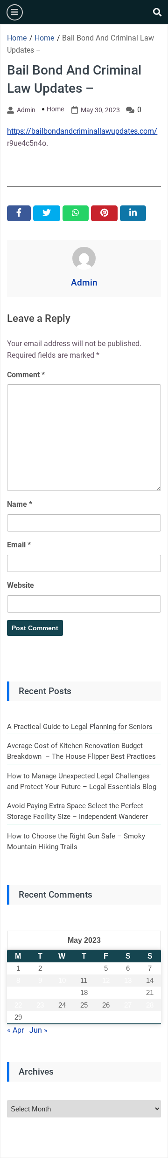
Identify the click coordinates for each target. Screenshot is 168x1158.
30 (40, 1017)
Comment (26, 374)
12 (106, 980)
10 (62, 980)
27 (128, 1005)
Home (55, 109)
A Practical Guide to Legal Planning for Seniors (80, 726)
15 (18, 992)
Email (19, 544)
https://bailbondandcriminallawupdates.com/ (82, 131)
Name (19, 504)
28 (150, 1005)
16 (40, 992)
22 (18, 1005)
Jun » (38, 1030)
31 (62, 1017)
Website (20, 585)
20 (128, 992)
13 (128, 980)
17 (62, 992)
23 (40, 1005)
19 (106, 992)
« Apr (15, 1030)
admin (26, 110)
